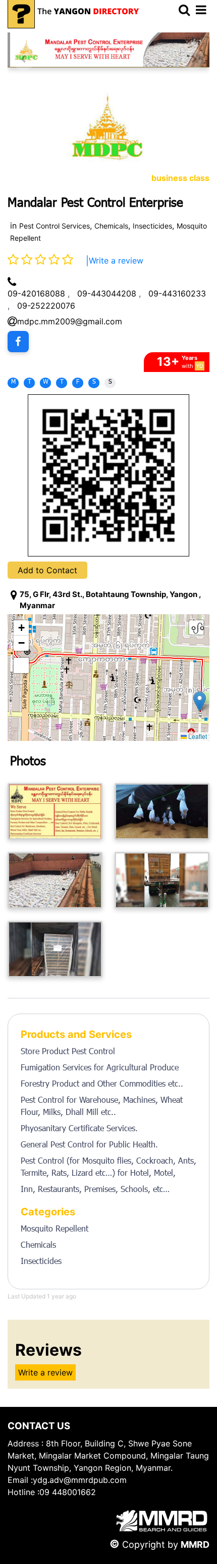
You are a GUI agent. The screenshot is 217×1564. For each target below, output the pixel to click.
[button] (199, 701)
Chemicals (111, 225)
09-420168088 (36, 293)
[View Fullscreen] (21, 665)
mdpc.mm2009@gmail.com (69, 321)
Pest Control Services (54, 225)
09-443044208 (106, 293)
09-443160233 (177, 293)
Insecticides (152, 225)
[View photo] (55, 811)
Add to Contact (47, 570)
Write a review (116, 260)
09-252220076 (46, 306)
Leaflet (197, 736)
